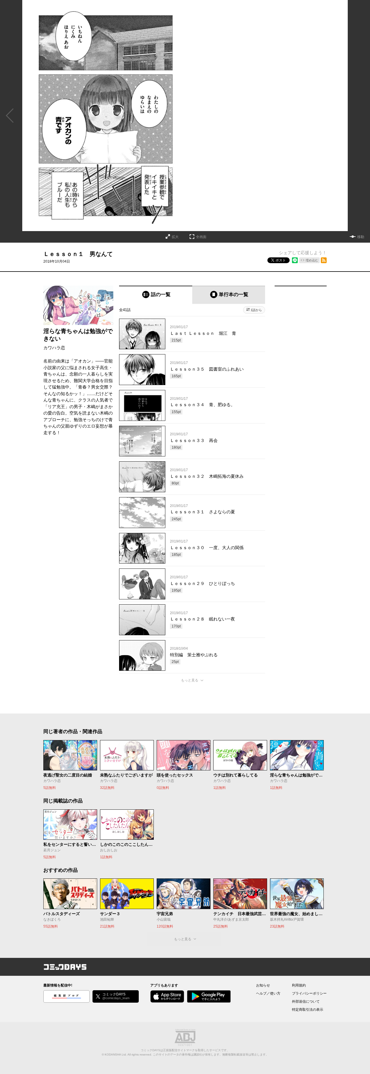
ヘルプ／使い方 (268, 993)
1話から (256, 310)
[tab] (155, 295)
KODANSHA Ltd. (116, 1054)
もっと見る (189, 680)
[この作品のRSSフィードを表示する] (324, 260)
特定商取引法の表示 (307, 1010)
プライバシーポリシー (309, 993)
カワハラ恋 (54, 347)
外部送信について (306, 1001)
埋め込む (312, 260)
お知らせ (263, 985)
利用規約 (299, 985)
